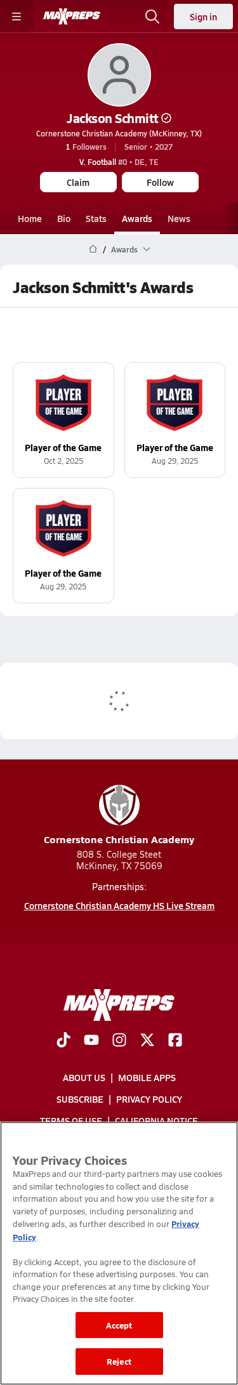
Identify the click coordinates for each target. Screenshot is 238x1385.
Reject (119, 1361)
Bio (63, 218)
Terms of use (71, 1121)
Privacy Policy (149, 1099)
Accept (119, 1325)
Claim (78, 182)
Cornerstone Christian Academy (119, 839)
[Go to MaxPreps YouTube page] (91, 1041)
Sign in (203, 16)
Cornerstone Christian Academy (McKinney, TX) (119, 133)
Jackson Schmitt (113, 118)
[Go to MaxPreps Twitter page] (147, 1041)
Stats (96, 218)
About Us (84, 1077)
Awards (137, 218)
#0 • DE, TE (119, 162)
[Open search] (152, 16)
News (179, 218)
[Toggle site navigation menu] (16, 16)
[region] (119, 1253)
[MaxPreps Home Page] (93, 249)
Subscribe (79, 1099)
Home (30, 218)
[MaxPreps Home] (71, 16)
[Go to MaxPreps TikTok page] (63, 1041)
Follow (160, 182)
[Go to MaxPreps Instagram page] (119, 1041)
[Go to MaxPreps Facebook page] (175, 1041)
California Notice (156, 1121)
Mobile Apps (147, 1077)
